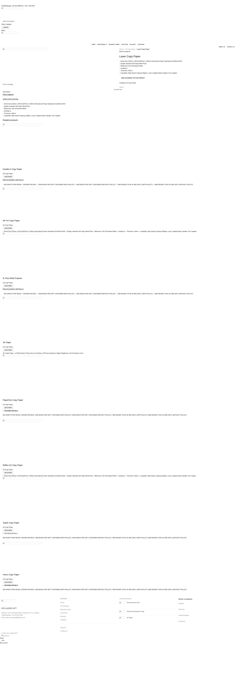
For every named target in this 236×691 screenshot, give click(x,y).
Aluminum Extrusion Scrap (135, 611)
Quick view (5, 165)
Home (121, 49)
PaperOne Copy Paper (13, 400)
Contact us (63, 631)
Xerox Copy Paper (11, 574)
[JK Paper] (122, 620)
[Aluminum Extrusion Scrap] (122, 612)
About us (63, 627)
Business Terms (65, 609)
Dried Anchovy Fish (133, 602)
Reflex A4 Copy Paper (13, 465)
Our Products (64, 606)
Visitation (63, 620)
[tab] (118, 90)
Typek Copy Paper (11, 523)
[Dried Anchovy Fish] (122, 605)
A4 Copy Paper (130, 49)
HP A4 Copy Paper (11, 220)
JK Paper (7, 342)
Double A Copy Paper (12, 169)
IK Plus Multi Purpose (12, 278)
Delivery (63, 616)
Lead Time (63, 613)
